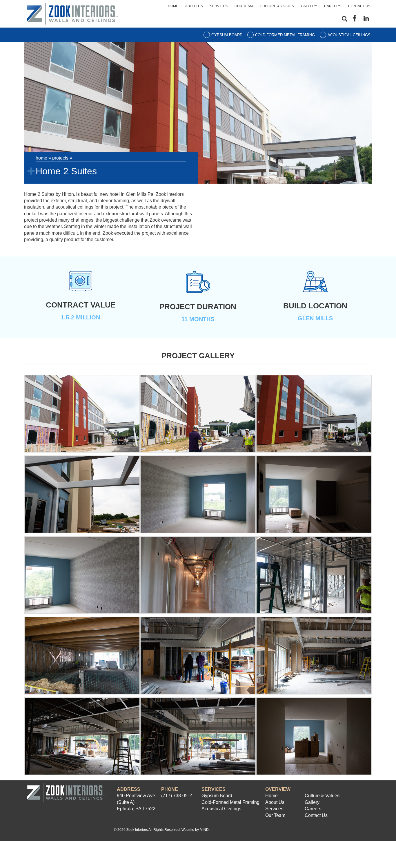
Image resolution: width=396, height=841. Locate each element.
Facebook (354, 18)
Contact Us (359, 6)
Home (173, 6)
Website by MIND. (195, 830)
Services (219, 6)
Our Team (244, 6)
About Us (194, 6)
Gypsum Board (226, 35)
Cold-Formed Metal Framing (285, 35)
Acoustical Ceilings (349, 35)
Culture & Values (277, 6)
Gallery (309, 6)
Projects (60, 157)
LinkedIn (366, 18)
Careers (332, 6)
